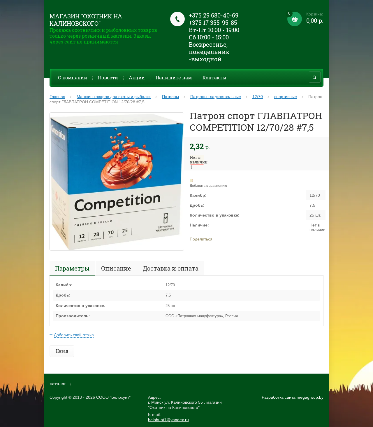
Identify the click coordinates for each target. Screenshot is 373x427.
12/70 (257, 96)
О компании (72, 77)
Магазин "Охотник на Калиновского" (86, 19)
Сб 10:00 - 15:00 (209, 37)
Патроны (170, 96)
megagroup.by (310, 397)
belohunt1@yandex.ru (168, 419)
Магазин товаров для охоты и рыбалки (114, 96)
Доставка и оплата (170, 268)
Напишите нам (174, 77)
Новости (108, 77)
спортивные (285, 96)
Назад (62, 351)
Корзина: (305, 18)
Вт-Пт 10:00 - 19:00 (214, 30)
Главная (57, 96)
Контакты (214, 77)
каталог (58, 383)
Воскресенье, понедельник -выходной (209, 52)
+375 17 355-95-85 (213, 22)
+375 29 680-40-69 (213, 15)
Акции (137, 77)
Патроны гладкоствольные (215, 96)
